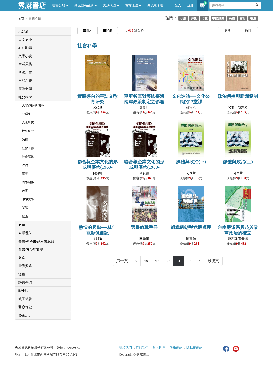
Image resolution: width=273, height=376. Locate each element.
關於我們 (125, 347)
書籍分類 (59, 5)
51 (178, 261)
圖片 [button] (89, 30)
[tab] (43, 31)
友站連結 (132, 5)
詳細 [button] (109, 30)
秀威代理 (110, 5)
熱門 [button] (248, 30)
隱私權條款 (194, 347)
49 (157, 261)
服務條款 (176, 347)
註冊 (190, 5)
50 (168, 261)
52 (189, 261)
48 (146, 261)
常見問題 (159, 347)
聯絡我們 (142, 347)
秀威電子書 (155, 5)
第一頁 (122, 261)
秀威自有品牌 (84, 5)
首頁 (21, 18)
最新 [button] (228, 30)
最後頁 (213, 261)
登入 (178, 5)
